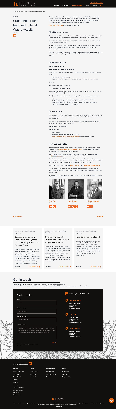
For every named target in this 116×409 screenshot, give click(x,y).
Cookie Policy (65, 374)
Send (53, 342)
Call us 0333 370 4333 (96, 2)
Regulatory (15, 382)
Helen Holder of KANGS (56, 25)
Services (56, 5)
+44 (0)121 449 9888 (75, 308)
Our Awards (33, 377)
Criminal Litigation (17, 377)
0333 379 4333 (74, 165)
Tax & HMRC (16, 374)
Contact (94, 5)
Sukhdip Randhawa (93, 201)
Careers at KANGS (51, 374)
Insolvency (15, 385)
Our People (65, 5)
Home (14, 11)
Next (99, 216)
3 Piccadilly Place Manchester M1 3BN (74, 333)
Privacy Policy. (20, 346)
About (87, 5)
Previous (18, 216)
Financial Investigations (18, 371)
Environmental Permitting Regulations (70, 149)
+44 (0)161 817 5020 (75, 336)
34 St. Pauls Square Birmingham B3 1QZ (75, 305)
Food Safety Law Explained (88, 237)
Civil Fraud (15, 379)
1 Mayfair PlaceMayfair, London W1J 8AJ (74, 319)
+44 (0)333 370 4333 (79, 293)
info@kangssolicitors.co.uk (92, 165)
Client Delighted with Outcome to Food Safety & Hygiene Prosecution (57, 240)
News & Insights (77, 5)
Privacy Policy (65, 371)
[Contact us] (111, 400)
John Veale (52, 201)
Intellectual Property (18, 390)
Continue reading (34, 266)
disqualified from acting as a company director (66, 136)
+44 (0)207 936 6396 (75, 322)
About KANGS (34, 371)
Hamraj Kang (72, 201)
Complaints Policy (66, 377)
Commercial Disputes (18, 387)
